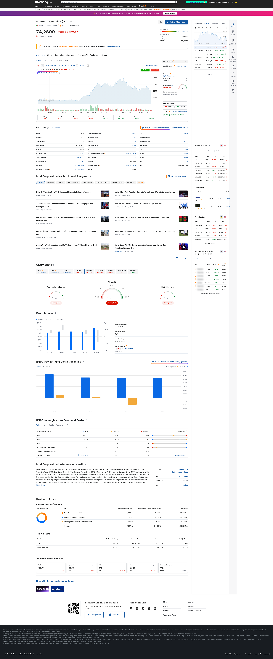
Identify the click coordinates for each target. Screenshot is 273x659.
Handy (165, 606)
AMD (39, 565)
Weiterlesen (40, 485)
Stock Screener (131, 6)
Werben (191, 606)
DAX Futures (199, 50)
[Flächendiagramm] (42, 65)
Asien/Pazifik (143, 9)
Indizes (206, 23)
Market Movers (201, 145)
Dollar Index (198, 64)
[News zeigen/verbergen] (88, 65)
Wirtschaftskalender (118, 6)
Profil (46, 60)
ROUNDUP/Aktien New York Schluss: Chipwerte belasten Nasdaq (63, 192)
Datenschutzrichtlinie (250, 654)
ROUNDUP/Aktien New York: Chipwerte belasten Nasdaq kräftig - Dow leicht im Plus (65, 218)
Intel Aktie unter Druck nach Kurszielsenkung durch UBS (138, 204)
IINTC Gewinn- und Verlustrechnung (58, 361)
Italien (185, 485)
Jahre (38, 367)
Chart (49, 55)
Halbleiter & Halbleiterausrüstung (180, 470)
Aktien (39, 9)
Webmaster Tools (169, 615)
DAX (196, 47)
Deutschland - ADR (113, 9)
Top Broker (199, 188)
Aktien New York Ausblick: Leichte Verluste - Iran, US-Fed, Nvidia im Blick (66, 245)
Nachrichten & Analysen (64, 55)
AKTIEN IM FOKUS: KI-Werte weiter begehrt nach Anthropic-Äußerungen (145, 231)
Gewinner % (209, 151)
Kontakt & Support (194, 611)
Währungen (198, 23)
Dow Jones (198, 57)
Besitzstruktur (45, 499)
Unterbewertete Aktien (178, 9)
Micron (101, 565)
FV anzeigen (181, 31)
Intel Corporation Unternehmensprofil (59, 464)
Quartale (46, 367)
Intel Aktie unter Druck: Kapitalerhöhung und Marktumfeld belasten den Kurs (66, 232)
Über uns (191, 602)
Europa (129, 9)
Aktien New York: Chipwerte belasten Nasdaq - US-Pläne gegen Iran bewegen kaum (64, 205)
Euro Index (198, 67)
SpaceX (71, 565)
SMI (196, 61)
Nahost (136, 9)
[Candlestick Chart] (38, 65)
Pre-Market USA (76, 9)
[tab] (42, 271)
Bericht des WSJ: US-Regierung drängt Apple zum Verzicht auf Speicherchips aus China (141, 246)
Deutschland (58, 9)
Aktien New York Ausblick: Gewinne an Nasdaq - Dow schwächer (142, 217)
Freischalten (84, 455)
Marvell (132, 565)
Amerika (123, 9)
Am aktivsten (199, 151)
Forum (104, 55)
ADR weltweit (102, 9)
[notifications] (232, 2)
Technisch (94, 55)
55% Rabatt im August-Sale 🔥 (196, 2)
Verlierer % (219, 151)
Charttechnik (44, 264)
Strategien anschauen (114, 46)
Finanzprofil (83, 55)
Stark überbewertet (216, 259)
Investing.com (119, 251)
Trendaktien (200, 217)
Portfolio (166, 611)
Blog (165, 602)
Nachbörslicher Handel (90, 9)
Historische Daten (62, 60)
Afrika (150, 9)
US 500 (197, 54)
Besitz (53, 60)
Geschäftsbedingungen (232, 654)
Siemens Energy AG (166, 565)
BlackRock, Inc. (42, 548)
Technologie (183, 476)
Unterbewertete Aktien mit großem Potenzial (204, 252)
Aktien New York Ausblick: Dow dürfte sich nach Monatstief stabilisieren (145, 192)
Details (228, 198)
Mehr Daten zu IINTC (180, 128)
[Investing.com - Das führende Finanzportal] (43, 2)
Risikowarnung (264, 654)
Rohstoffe (215, 23)
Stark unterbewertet (201, 259)
